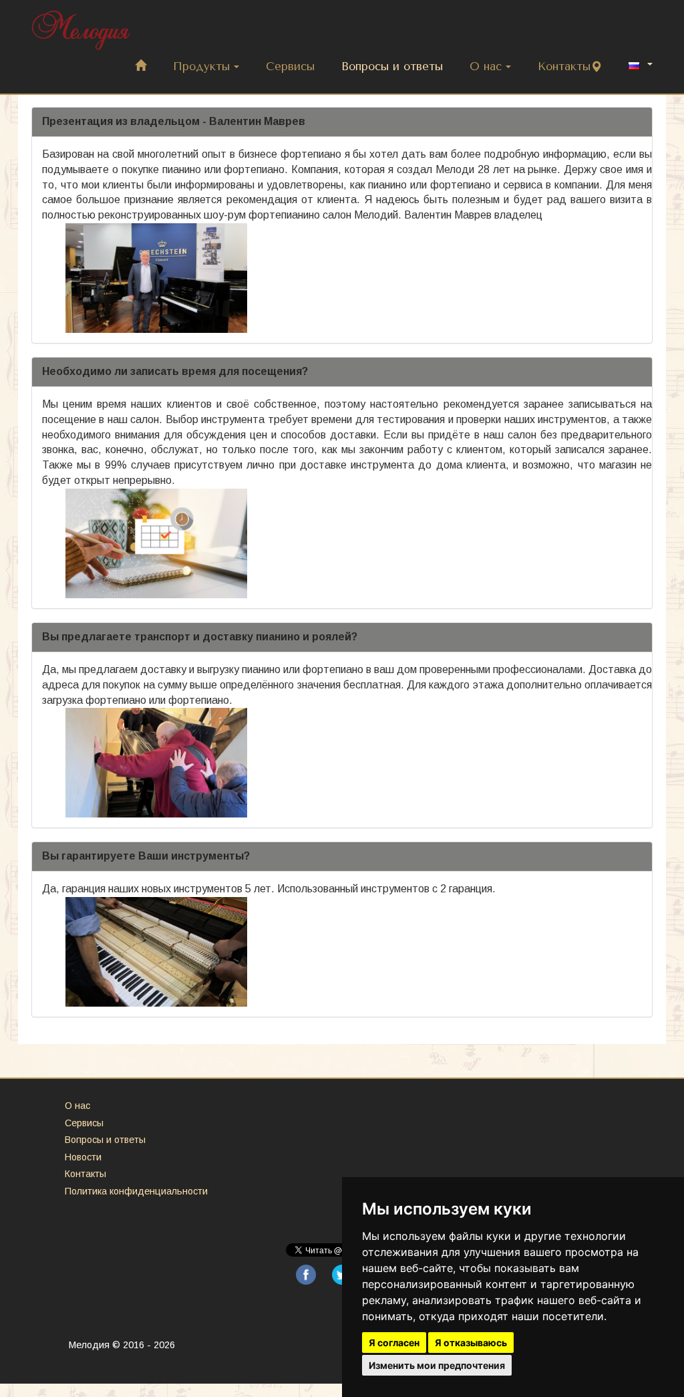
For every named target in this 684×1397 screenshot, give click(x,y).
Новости (83, 1157)
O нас (486, 66)
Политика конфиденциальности (136, 1191)
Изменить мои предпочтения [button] (437, 1365)
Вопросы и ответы (392, 66)
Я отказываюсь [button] (471, 1342)
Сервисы (290, 66)
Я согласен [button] (394, 1342)
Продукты (201, 66)
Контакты (564, 66)
